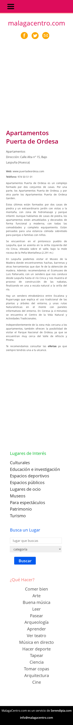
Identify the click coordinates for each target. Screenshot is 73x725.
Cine (36, 682)
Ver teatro (36, 635)
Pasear (36, 615)
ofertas (53, 346)
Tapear (36, 655)
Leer (36, 609)
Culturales (20, 462)
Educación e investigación (35, 469)
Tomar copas (36, 669)
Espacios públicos (27, 482)
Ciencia (37, 662)
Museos (17, 496)
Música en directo (36, 642)
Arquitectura (36, 675)
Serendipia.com (61, 711)
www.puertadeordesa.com (28, 171)
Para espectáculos (27, 502)
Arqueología (36, 622)
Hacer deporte (36, 649)
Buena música (36, 602)
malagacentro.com (36, 23)
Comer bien (36, 589)
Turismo (18, 515)
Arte (36, 595)
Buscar (25, 560)
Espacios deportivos (29, 476)
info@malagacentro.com (36, 718)
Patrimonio (21, 509)
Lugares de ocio (25, 489)
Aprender (36, 629)
